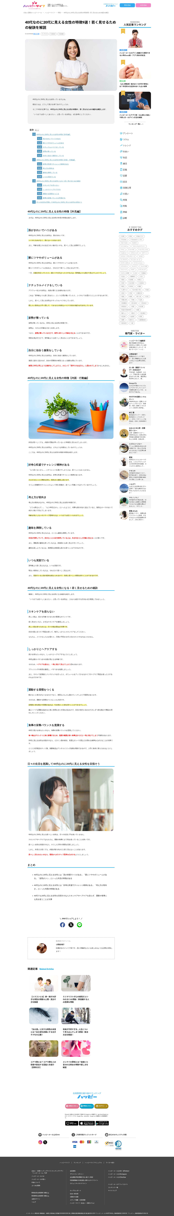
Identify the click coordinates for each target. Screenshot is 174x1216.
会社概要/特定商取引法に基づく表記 (81, 1177)
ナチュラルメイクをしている (51, 146)
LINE (123, 236)
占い (142, 276)
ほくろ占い (125, 243)
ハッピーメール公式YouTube (117, 1177)
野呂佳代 (124, 323)
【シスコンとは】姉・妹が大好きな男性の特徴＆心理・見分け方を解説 (43, 999)
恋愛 (125, 176)
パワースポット (126, 263)
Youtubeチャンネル (137, 239)
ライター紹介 (110, 1162)
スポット (124, 253)
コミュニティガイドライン (78, 1183)
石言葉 (141, 306)
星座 (123, 296)
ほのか (135, 243)
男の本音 (134, 303)
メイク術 (144, 266)
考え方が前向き (46, 168)
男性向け (124, 306)
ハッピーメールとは (38, 1176)
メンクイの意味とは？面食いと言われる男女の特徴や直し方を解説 (75, 1064)
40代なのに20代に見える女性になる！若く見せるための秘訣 (56, 180)
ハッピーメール (136, 259)
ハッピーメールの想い (39, 1179)
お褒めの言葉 (74, 1197)
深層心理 (127, 188)
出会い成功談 (74, 1194)
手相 (130, 293)
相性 (133, 306)
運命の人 (131, 320)
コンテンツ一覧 (113, 1187)
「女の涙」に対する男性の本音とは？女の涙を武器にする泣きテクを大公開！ (43, 1032)
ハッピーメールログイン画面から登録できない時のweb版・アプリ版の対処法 (135, 54)
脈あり (134, 313)
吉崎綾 (131, 279)
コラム (126, 139)
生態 (141, 299)
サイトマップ (112, 1190)
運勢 (123, 320)
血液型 (132, 316)
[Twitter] (71, 924)
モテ (133, 269)
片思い (126, 194)
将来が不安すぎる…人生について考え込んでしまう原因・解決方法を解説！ (75, 1032)
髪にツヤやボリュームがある (51, 142)
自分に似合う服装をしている (51, 155)
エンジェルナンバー (139, 246)
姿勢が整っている (47, 151)
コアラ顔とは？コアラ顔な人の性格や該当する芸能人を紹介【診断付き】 (43, 1064)
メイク (135, 266)
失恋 (125, 157)
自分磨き (62, 34)
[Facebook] (62, 924)
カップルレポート (75, 1190)
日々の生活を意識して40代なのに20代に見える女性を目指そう (57, 201)
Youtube (124, 239)
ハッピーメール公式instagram (117, 1174)
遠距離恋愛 (143, 320)
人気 (135, 273)
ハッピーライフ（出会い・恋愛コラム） (82, 1203)
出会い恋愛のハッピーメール (33, 12)
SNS (131, 236)
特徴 (59, 12)
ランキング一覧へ (134, 124)
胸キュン (124, 313)
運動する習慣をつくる (48, 193)
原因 (123, 279)
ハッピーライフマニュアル (93, 1162)
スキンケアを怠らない (48, 185)
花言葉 (123, 316)
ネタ (141, 256)
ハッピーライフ (50, 12)
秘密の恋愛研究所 (127, 310)
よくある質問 (36, 1185)
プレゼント (125, 266)
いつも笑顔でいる (47, 176)
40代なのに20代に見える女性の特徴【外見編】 (52, 134)
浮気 (147, 296)
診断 (122, 81)
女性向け (53, 34)
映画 (130, 296)
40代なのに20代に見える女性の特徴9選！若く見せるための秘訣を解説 (86, 12)
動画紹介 (133, 276)
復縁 (139, 286)
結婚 (138, 310)
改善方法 (139, 293)
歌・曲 (139, 296)
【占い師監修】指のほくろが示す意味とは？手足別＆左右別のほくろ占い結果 (134, 85)
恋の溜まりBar (137, 289)
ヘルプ (34, 1202)
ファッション (139, 263)
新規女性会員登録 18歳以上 (40, 1193)
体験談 (144, 273)
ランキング (143, 269)
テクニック (135, 253)
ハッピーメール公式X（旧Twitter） (119, 1171)
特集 (125, 206)
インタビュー (125, 246)
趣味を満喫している (47, 172)
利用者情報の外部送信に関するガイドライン (84, 1180)
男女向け (144, 303)
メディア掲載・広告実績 (77, 1200)
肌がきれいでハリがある (49, 138)
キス (123, 249)
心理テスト (125, 289)
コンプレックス (144, 249)
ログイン (101, 1106)
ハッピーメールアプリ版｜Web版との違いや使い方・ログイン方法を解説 (135, 116)
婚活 (125, 163)
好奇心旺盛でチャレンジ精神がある (53, 163)
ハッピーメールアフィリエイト (118, 1184)
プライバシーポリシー (77, 1174)
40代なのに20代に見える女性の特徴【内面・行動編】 (54, 159)
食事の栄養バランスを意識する (51, 197)
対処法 (131, 286)
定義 (125, 170)
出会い (123, 50)
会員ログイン (36, 1199)
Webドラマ (140, 236)
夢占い (140, 279)
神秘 (125, 212)
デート (145, 253)
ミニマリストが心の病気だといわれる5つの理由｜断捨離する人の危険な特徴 (76, 999)
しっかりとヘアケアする (49, 189)
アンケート (128, 133)
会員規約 (73, 1171)
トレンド (127, 145)
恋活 (125, 182)
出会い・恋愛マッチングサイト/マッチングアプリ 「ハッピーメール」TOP (47, 1172)
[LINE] (79, 924)
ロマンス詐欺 (125, 273)
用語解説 (124, 303)
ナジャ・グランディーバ (128, 256)
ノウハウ (45, 34)
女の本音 (131, 283)
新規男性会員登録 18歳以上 (40, 1196)
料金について (36, 1182)
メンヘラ (124, 269)
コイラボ (131, 249)
